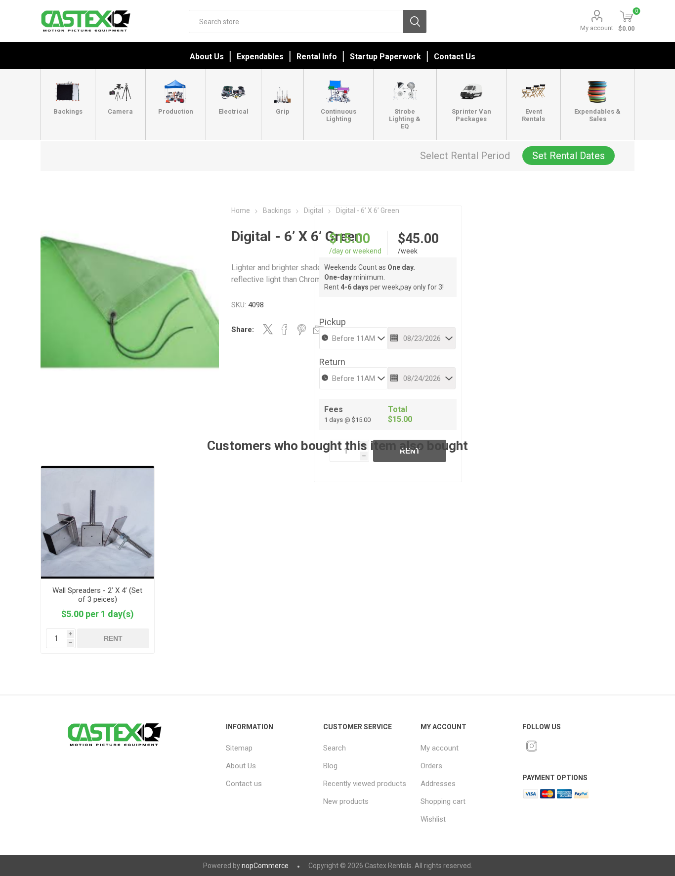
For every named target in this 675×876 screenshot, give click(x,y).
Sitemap (239, 748)
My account (596, 28)
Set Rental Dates (568, 156)
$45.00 (418, 239)
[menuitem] (268, 748)
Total (397, 409)
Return (332, 362)
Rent (113, 638)
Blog (330, 765)
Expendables (260, 56)
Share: (242, 329)
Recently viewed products (364, 783)
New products (346, 801)
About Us (207, 56)
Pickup (332, 322)
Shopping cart (443, 801)
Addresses (438, 783)
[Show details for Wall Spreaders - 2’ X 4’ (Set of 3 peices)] (97, 522)
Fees (333, 409)
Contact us (244, 783)
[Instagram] (532, 746)
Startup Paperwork (385, 56)
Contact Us (454, 56)
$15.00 (349, 239)
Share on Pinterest (301, 329)
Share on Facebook (284, 329)
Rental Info (316, 56)
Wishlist (433, 819)
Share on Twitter (268, 329)
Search (414, 21)
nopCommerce (265, 866)
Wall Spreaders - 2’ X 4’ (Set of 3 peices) (97, 595)
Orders (431, 765)
